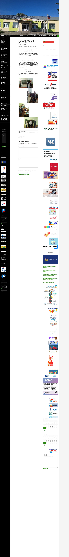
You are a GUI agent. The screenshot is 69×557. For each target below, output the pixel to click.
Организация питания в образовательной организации (39, 35)
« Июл (44, 430)
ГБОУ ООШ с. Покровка (6, 35)
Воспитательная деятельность (3, 69)
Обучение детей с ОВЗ (4, 65)
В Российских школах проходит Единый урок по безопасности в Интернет (28, 132)
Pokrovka (25, 46)
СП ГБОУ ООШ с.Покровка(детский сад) (4, 75)
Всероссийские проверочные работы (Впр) (4, 78)
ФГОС (2, 88)
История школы (3, 92)
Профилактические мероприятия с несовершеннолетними (4, 106)
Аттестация (3, 90)
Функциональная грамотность (4, 72)
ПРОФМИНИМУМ (50, 35)
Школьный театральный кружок (5, 113)
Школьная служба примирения (4, 109)
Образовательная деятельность (3, 57)
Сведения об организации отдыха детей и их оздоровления (4, 62)
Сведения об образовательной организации (4, 49)
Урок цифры (22, 137)
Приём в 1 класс (27, 35)
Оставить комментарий (32, 46)
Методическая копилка (4, 103)
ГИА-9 (55, 35)
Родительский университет (3, 98)
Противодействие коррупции (4, 55)
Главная (21, 35)
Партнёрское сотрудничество (3, 83)
